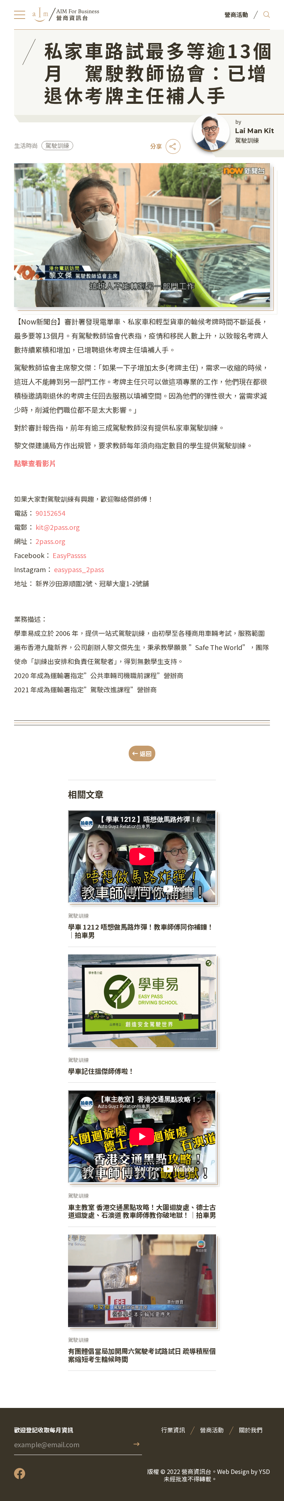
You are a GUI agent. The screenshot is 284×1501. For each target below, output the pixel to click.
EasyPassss (69, 555)
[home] (66, 14)
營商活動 (212, 1429)
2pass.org (50, 541)
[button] (19, 15)
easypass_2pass (79, 569)
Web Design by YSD (243, 1472)
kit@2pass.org (58, 527)
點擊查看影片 (35, 463)
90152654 (50, 513)
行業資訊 (173, 1429)
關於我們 (251, 1429)
